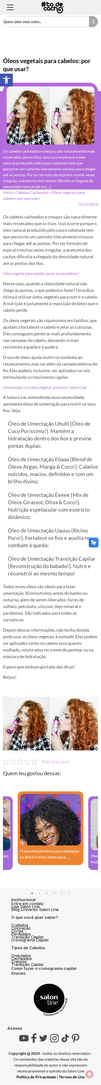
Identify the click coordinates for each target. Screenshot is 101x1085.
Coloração (21, 928)
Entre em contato (27, 903)
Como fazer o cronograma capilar (44, 968)
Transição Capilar (27, 937)
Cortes (17, 931)
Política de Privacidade (36, 1076)
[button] (6, 80)
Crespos (19, 961)
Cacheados (21, 958)
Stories (18, 973)
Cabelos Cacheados (32, 192)
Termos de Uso (72, 1076)
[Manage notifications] (89, 1074)
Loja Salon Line (25, 906)
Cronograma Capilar (30, 939)
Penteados (21, 934)
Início (7, 192)
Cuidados (19, 925)
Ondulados (21, 955)
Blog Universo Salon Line (35, 909)
